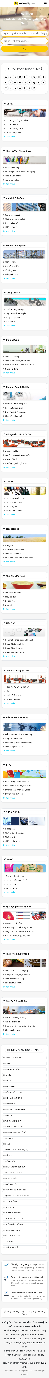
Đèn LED (9, 691)
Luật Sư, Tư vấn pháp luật (16, 403)
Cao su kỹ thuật (12, 506)
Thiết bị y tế (10, 837)
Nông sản (9, 545)
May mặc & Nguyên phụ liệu (17, 1150)
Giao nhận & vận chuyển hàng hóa (20, 1026)
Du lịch (8, 1115)
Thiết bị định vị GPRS (14, 746)
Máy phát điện (11, 274)
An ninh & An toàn (15, 198)
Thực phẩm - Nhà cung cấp (16, 970)
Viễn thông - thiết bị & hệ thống (18, 734)
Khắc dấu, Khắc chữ (13, 416)
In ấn (9, 765)
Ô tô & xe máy (11, 1184)
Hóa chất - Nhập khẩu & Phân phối (20, 640)
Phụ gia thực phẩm (13, 982)
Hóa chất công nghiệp (14, 644)
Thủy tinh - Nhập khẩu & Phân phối (20, 931)
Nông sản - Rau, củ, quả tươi (17, 974)
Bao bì (10, 859)
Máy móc (9, 1155)
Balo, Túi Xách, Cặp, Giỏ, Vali (17, 935)
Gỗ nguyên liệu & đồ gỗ (18, 434)
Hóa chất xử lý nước (13, 648)
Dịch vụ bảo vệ (11, 223)
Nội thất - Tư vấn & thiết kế (17, 687)
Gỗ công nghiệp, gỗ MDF (16, 463)
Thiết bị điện (10, 262)
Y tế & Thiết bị (13, 812)
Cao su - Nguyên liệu (15, 498)
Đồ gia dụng (12, 340)
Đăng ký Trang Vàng (15, 1311)
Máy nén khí (11, 321)
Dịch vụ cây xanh (13, 699)
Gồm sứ (8, 605)
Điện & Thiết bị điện (16, 245)
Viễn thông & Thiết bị (17, 717)
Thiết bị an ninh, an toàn (15, 219)
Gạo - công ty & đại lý (14, 549)
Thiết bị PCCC (11, 227)
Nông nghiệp (12, 528)
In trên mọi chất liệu (14, 793)
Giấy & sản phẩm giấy (14, 1127)
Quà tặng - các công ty (14, 923)
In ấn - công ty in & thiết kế (17, 781)
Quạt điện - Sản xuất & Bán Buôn (19, 364)
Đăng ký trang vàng (27, 1264)
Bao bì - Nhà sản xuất (15, 876)
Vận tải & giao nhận (16, 1001)
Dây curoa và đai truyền (16, 313)
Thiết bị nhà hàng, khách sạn (17, 360)
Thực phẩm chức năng (14, 833)
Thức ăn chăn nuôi (13, 553)
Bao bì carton (11, 888)
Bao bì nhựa (11, 884)
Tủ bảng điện (10, 270)
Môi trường (10, 1161)
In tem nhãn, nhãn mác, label (17, 789)
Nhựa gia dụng (11, 369)
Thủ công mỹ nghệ (15, 576)
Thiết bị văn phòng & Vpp (19, 151)
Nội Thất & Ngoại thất (18, 670)
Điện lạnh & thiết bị (13, 1098)
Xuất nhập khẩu (12, 1247)
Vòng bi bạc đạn (13, 317)
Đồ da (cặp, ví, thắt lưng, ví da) (18, 927)
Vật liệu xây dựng (12, 1230)
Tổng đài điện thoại (13, 738)
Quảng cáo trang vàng (27, 1277)
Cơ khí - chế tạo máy (14, 128)
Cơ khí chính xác (13, 124)
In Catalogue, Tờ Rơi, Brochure (18, 785)
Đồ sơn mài (10, 601)
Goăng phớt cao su (14, 510)
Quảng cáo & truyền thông (17, 1195)
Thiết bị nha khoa (12, 841)
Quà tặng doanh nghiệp (18, 906)
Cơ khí (10, 103)
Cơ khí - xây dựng (13, 132)
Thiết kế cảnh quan (14, 695)
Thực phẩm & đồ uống (17, 953)
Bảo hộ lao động (12, 1069)
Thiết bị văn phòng (13, 175)
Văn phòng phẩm (12, 180)
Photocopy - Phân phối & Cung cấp (20, 171)
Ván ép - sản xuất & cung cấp (17, 455)
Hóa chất (10, 623)
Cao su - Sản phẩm (14, 502)
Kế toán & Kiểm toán (14, 408)
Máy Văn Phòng (12, 167)
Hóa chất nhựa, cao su (14, 652)
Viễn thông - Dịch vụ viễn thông (19, 742)
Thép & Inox (10, 1207)
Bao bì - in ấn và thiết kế (16, 880)
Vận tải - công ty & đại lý (15, 1017)
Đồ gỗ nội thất (11, 459)
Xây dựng (9, 1241)
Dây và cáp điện (12, 266)
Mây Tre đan (10, 596)
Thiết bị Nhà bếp (12, 356)
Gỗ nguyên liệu (11, 451)
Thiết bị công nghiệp (14, 309)
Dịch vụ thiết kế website (26, 1292)
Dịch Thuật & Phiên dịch (15, 412)
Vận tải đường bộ (12, 1021)
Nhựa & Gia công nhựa (15, 1167)
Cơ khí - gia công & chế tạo (17, 120)
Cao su (10, 481)
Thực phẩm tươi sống (14, 978)
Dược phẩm (10, 828)
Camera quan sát (12, 215)
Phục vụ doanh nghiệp (17, 387)
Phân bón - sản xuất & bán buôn (19, 557)
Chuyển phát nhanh (13, 1030)
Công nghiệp (13, 292)
